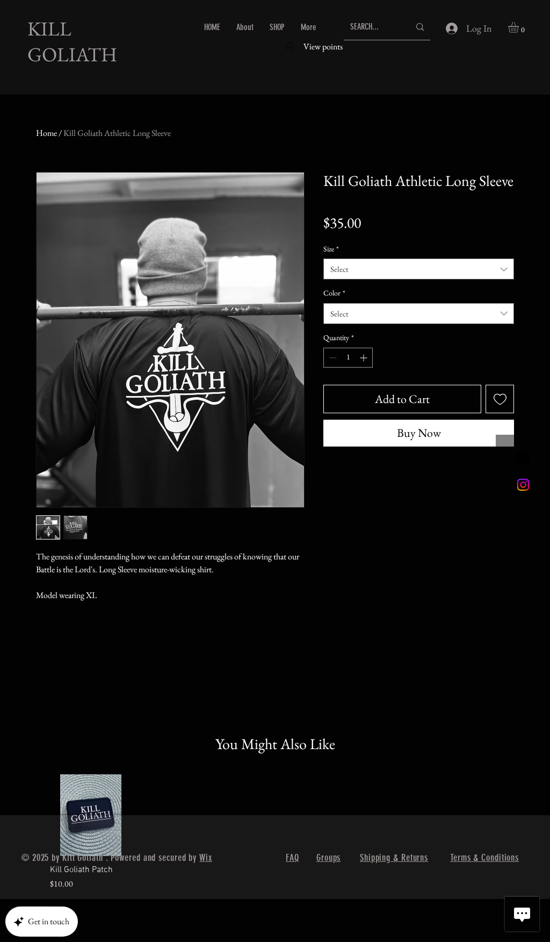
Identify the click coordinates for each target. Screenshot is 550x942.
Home (46, 133)
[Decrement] (331, 357)
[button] (519, 27)
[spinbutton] (348, 357)
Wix (205, 858)
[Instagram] (523, 485)
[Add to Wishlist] (500, 399)
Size (331, 249)
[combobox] (418, 268)
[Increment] (364, 357)
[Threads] (523, 458)
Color (334, 293)
